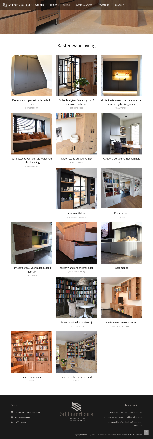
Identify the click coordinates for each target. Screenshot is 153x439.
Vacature (104, 5)
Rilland (32, 275)
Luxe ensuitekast (76, 213)
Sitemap (139, 435)
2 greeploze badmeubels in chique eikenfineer (123, 417)
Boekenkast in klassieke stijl (76, 322)
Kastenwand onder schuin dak (76, 268)
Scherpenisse (76, 108)
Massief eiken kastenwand (76, 377)
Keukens (54, 5)
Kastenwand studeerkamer (76, 158)
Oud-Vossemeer (76, 326)
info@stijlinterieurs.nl (23, 417)
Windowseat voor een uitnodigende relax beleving (32, 160)
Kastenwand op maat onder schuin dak (31, 102)
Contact (119, 5)
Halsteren (32, 108)
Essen (31, 381)
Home (27, 5)
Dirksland (76, 163)
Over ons (39, 5)
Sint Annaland (76, 272)
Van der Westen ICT (128, 435)
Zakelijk (67, 5)
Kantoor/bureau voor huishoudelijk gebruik (32, 270)
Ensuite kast (121, 213)
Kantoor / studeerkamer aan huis (121, 158)
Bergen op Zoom (121, 326)
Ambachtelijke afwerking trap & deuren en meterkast (76, 102)
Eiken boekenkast (32, 377)
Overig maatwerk (84, 5)
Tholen (121, 163)
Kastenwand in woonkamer (121, 322)
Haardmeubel (121, 268)
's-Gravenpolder (76, 217)
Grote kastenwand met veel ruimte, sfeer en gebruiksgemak (121, 102)
